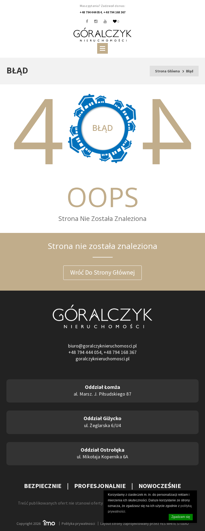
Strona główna (167, 71)
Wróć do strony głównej (102, 272)
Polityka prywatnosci (78, 523)
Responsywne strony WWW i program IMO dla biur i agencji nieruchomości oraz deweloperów (49, 522)
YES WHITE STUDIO (174, 523)
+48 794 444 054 (91, 12)
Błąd (189, 71)
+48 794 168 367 (114, 12)
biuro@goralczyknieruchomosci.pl (102, 346)
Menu (102, 48)
